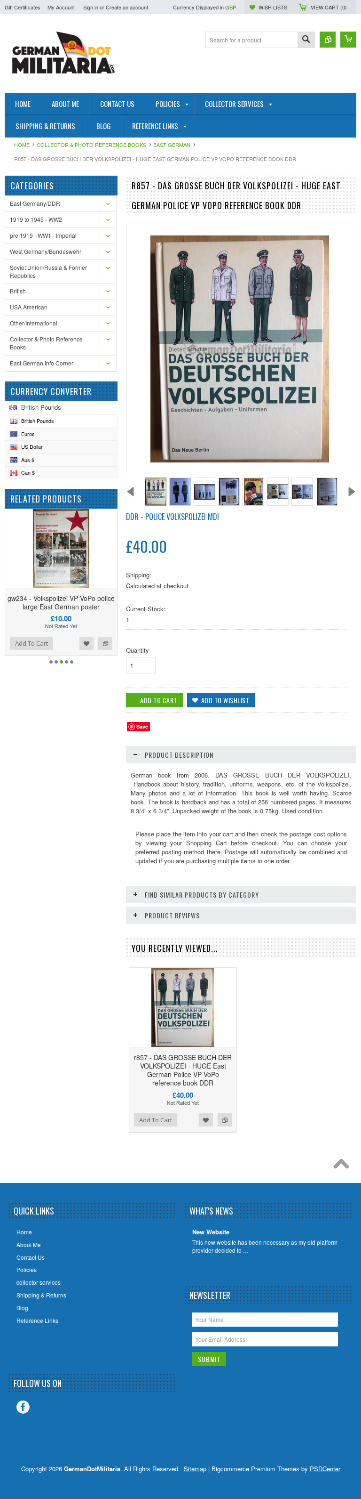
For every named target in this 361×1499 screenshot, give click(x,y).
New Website (210, 1232)
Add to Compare (105, 643)
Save (142, 726)
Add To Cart (31, 643)
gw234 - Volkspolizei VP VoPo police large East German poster (61, 602)
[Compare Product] (328, 40)
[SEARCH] (306, 40)
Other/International (33, 323)
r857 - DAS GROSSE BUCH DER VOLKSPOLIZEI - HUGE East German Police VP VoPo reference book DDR (183, 1070)
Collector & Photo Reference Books (91, 144)
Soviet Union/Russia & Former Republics (48, 271)
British (18, 291)
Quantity (137, 650)
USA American (28, 307)
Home (22, 144)
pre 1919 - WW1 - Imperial (43, 235)
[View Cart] (348, 40)
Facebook (23, 1407)
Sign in (90, 7)
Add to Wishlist (86, 643)
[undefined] (239, 459)
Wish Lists (273, 7)
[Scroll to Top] (343, 1166)
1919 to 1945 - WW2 (36, 219)
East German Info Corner (41, 363)
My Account (61, 7)
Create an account (127, 7)
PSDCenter (325, 1468)
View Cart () (329, 7)
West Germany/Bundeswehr (45, 251)
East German (171, 144)
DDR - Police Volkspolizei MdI (172, 516)
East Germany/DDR (35, 203)
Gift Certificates (22, 7)
